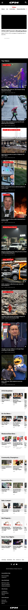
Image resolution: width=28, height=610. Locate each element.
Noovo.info (4, 600)
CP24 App (4, 559)
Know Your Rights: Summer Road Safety (18, 548)
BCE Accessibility (5, 575)
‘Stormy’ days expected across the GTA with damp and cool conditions (12, 122)
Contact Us (18, 559)
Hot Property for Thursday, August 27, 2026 (6, 529)
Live (7, 9)
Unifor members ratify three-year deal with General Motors (12, 284)
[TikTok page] (14, 564)
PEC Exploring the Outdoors (6, 443)
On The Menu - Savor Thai (5, 423)
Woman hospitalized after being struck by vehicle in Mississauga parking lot (14, 252)
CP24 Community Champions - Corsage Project (17, 468)
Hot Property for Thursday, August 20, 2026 (17, 529)
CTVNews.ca (4, 591)
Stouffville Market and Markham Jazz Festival (18, 444)
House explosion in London (6, 467)
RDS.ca (3, 603)
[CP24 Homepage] (14, 2)
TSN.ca (3, 594)
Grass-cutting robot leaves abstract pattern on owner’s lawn (13, 187)
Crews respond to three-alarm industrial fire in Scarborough (13, 220)
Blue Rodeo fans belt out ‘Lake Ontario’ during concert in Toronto (13, 90)
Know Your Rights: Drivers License (6, 547)
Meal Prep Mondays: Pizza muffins (17, 401)
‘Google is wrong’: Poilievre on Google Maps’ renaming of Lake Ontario (12, 349)
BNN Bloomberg (5, 593)
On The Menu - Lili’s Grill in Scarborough (17, 424)
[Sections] (2, 2)
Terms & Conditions (6, 584)
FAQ (14, 559)
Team (23, 559)
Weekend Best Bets (21, 9)
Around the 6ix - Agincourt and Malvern (17, 491)
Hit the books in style (6, 400)
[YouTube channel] (16, 564)
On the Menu (12, 9)
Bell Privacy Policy (5, 582)
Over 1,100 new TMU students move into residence (11, 382)
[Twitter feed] (11, 564)
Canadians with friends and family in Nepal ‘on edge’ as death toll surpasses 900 (13, 317)
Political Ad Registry (6, 585)
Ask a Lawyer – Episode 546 (17, 510)
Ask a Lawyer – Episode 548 (5, 510)
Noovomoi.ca (4, 601)
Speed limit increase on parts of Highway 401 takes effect (12, 155)
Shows (3, 9)
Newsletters (9, 559)
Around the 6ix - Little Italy (6, 490)
